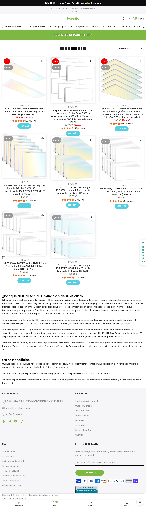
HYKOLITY (24, 105)
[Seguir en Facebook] (3, 421)
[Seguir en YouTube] (15, 421)
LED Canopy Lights (79, 26)
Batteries (79, 420)
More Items (80, 425)
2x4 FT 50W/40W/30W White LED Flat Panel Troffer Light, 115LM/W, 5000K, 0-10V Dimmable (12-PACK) (24, 266)
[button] (18, 120)
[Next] (143, 27)
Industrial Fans (82, 410)
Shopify (22, 498)
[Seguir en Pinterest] (9, 421)
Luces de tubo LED (36, 26)
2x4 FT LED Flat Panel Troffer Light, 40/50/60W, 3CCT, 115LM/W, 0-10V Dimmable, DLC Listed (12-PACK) (72, 268)
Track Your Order (10, 480)
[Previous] (2, 27)
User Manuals (8, 451)
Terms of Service (10, 470)
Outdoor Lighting (83, 405)
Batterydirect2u (83, 430)
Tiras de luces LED (14, 26)
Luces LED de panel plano (104, 26)
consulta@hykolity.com (85, 8)
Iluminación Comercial (86, 401)
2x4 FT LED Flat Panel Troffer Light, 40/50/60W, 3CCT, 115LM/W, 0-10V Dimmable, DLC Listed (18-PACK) (72, 190)
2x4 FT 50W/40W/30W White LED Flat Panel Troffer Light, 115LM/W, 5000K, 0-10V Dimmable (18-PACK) (122, 191)
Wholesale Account (12, 485)
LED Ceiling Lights (57, 26)
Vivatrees (79, 434)
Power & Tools (82, 415)
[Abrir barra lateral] (3, 257)
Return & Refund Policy (13, 475)
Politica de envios (10, 466)
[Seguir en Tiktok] (21, 421)
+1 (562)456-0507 (61, 8)
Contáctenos (8, 456)
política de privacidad (13, 461)
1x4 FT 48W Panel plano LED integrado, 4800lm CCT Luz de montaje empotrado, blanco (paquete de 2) (24, 111)
